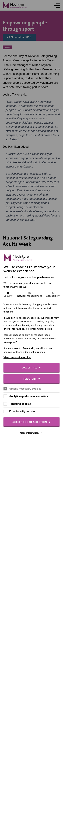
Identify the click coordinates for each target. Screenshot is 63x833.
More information (29, 433)
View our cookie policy (17, 357)
